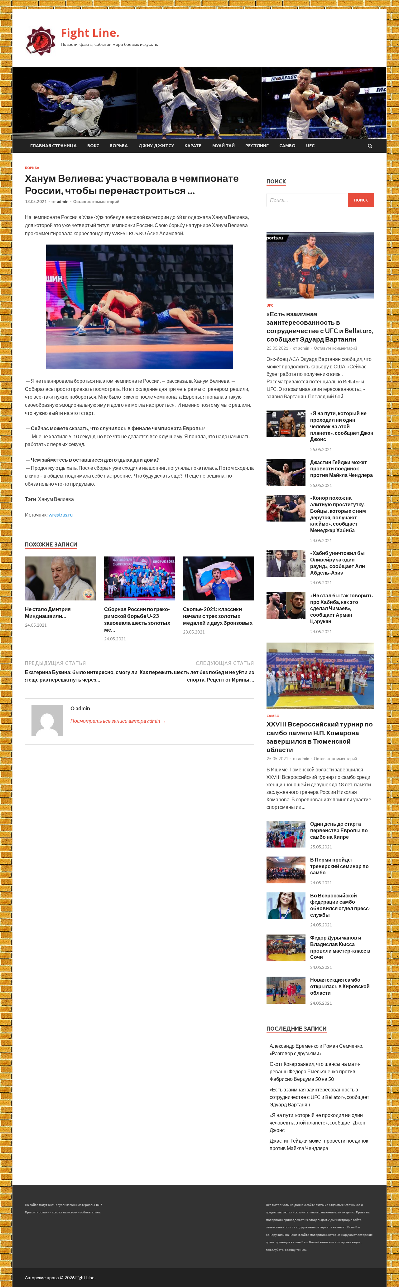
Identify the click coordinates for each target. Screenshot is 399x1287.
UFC (310, 145)
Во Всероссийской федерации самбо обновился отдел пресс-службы (340, 905)
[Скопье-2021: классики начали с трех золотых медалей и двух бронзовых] (218, 602)
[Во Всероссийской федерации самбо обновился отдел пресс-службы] (286, 917)
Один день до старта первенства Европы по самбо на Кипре (339, 830)
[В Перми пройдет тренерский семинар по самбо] (286, 881)
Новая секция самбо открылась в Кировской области (340, 986)
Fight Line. (90, 32)
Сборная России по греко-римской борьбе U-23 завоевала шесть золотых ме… (137, 619)
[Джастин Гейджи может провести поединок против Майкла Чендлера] (286, 484)
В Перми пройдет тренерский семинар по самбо (339, 866)
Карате (193, 145)
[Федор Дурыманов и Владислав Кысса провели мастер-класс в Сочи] (286, 959)
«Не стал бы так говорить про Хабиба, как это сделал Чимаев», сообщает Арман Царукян (341, 608)
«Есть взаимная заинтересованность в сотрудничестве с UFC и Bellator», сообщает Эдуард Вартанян (319, 1096)
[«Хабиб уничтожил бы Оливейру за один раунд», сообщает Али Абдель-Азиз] (286, 575)
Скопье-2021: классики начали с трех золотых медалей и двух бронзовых (217, 616)
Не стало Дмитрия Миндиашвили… (48, 612)
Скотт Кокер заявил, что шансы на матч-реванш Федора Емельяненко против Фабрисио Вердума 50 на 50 (315, 1071)
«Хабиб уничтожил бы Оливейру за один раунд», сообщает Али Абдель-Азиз (337, 562)
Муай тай (223, 145)
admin (63, 201)
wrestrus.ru (61, 514)
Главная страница (53, 145)
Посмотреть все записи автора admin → (118, 721)
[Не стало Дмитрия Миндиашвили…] (60, 602)
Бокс (93, 145)
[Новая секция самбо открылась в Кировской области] (286, 1002)
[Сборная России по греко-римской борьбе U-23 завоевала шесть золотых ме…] (139, 602)
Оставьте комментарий (96, 201)
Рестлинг (257, 145)
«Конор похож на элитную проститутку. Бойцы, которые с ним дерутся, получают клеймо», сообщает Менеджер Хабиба (338, 514)
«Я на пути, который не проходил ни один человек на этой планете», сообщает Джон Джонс (341, 426)
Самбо (287, 145)
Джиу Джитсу (156, 145)
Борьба (119, 145)
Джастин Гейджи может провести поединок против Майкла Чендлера (341, 468)
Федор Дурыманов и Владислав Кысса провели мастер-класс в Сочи (340, 947)
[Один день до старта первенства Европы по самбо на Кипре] (286, 845)
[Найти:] (320, 200)
